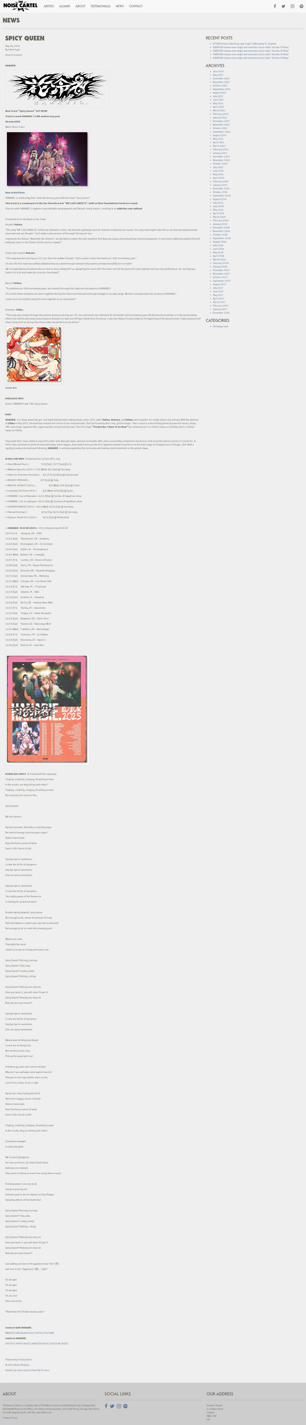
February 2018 (221, 263)
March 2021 (219, 145)
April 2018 (218, 255)
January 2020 (220, 185)
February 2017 (221, 305)
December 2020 (221, 156)
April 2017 (218, 298)
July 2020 (218, 167)
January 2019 (220, 224)
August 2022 (219, 92)
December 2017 (221, 270)
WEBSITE (10, 1332)
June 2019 (218, 206)
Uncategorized (220, 326)
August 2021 (219, 135)
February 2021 (221, 149)
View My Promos (40, 1370)
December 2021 (221, 121)
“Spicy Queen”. (82, 197)
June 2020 (218, 170)
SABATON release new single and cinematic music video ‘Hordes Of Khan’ (251, 47)
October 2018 (220, 234)
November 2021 (221, 124)
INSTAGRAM (22, 1332)
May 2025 (218, 74)
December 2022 (221, 78)
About (80, 6)
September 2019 (222, 195)
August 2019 (219, 199)
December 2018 (221, 227)
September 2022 (222, 89)
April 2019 (218, 213)
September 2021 (222, 131)
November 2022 (221, 82)
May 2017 (218, 295)
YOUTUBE (49, 1332)
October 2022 (220, 85)
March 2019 (219, 216)
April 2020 (218, 177)
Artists (49, 6)
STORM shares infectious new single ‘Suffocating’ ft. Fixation (244, 43)
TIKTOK (38, 1332)
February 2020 (221, 181)
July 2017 (218, 287)
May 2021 (218, 138)
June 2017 (218, 291)
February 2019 (221, 220)
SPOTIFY (9, 1343)
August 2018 (219, 241)
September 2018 (222, 238)
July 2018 (218, 245)
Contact (136, 6)
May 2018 (218, 252)
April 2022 (218, 106)
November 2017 (221, 273)
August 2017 (219, 284)
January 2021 (220, 153)
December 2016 (221, 312)
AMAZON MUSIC (40, 1343)
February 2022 (221, 114)
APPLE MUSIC (23, 1343)
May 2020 (218, 174)
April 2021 (218, 142)
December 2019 (221, 188)
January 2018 (220, 266)
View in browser (13, 54)
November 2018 (221, 231)
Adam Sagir (14, 49)
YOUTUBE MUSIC (60, 1343)
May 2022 (218, 103)
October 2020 (220, 163)
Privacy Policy (10, 1417)
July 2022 (218, 96)
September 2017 (222, 280)
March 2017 (219, 302)
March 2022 (219, 110)
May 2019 (218, 209)
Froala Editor (25, 1359)
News (120, 6)
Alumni (64, 6)
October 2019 (220, 192)
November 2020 (221, 160)
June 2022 (218, 99)
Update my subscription (17, 1370)
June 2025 (218, 71)
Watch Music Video (15, 126)
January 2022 (220, 117)
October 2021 (220, 128)
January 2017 (220, 309)
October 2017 (220, 277)
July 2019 (218, 202)
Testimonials (100, 6)
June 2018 (218, 248)
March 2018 (219, 259)
